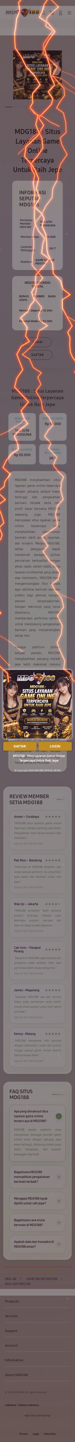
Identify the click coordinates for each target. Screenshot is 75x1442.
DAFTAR (20, 746)
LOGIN (55, 746)
